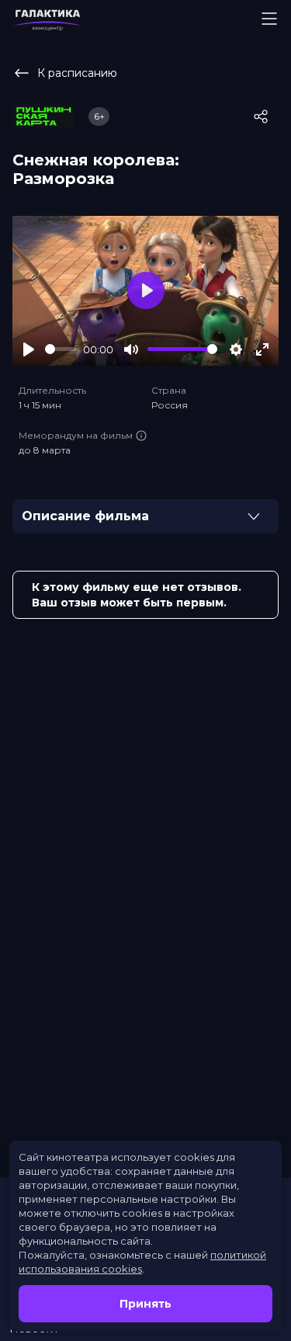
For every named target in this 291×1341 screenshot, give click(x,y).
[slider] (61, 349)
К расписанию (77, 73)
